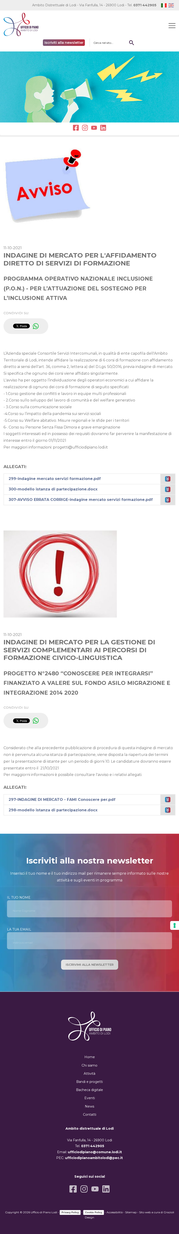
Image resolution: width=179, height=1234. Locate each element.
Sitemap (131, 1212)
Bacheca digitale (89, 1090)
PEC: (89, 1158)
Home (89, 1057)
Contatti (89, 1114)
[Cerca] (131, 42)
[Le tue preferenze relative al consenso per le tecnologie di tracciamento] (174, 925)
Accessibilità (115, 1212)
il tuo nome (19, 897)
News (89, 1106)
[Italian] (164, 5)
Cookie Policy (93, 1212)
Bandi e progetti (89, 1082)
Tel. (141, 5)
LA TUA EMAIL (19, 929)
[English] (172, 5)
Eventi (89, 1098)
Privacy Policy (70, 1212)
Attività (89, 1073)
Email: (89, 1152)
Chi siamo (89, 1065)
